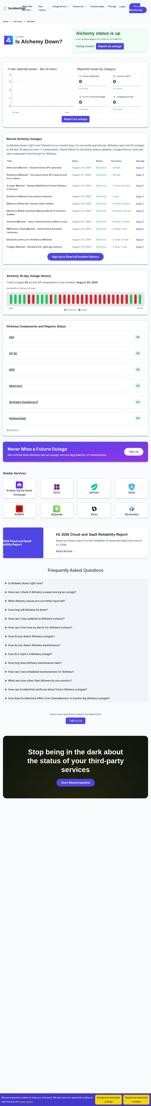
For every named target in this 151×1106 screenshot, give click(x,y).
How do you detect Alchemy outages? (31, 636)
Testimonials (97, 6)
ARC (12, 369)
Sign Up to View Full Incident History (75, 256)
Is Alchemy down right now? (25, 583)
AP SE (13, 353)
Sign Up (134, 451)
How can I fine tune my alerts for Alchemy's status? (40, 627)
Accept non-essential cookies (108, 1099)
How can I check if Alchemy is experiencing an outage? (42, 592)
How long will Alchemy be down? (28, 609)
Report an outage (110, 46)
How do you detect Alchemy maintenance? (34, 645)
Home (5, 21)
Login (122, 6)
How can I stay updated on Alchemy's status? (36, 618)
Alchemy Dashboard (23, 402)
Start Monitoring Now (75, 782)
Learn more (26, 1101)
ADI (11, 337)
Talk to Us (75, 720)
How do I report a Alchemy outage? (30, 654)
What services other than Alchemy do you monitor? (40, 680)
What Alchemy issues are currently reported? (36, 601)
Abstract (15, 386)
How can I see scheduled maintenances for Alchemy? (41, 671)
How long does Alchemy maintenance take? (35, 663)
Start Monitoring (135, 8)
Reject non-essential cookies (136, 1099)
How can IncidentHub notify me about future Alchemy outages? (47, 689)
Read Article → (66, 551)
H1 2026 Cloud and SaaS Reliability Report (92, 534)
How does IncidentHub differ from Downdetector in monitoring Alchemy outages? (59, 698)
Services (17, 21)
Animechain (17, 418)
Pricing (112, 6)
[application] (41, 92)
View (139, 167)
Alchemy (31, 21)
